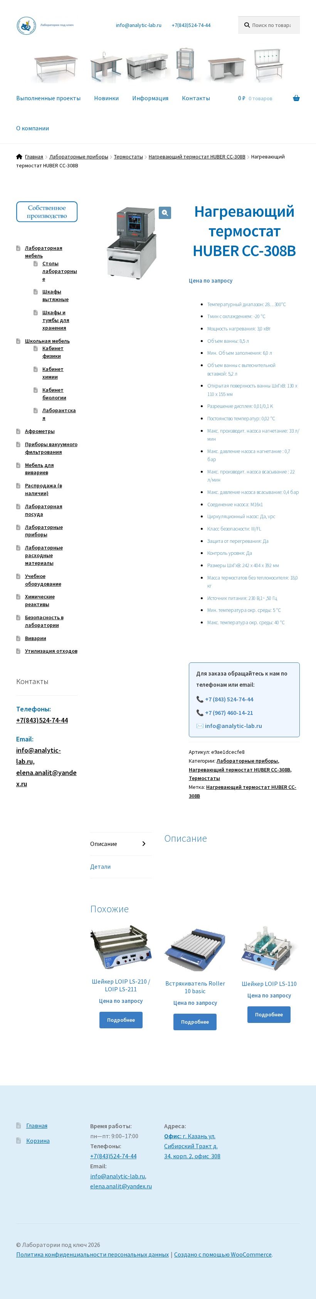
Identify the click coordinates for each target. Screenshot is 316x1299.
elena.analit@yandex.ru (121, 1186)
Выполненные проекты (48, 98)
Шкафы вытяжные (55, 295)
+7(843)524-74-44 (191, 25)
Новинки (106, 98)
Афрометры (40, 431)
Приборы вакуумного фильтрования (51, 448)
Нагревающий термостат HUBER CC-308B (197, 156)
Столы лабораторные (59, 271)
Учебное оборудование (43, 580)
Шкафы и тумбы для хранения (55, 320)
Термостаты (128, 156)
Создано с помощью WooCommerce (223, 1254)
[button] (165, 213)
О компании (32, 128)
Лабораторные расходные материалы (44, 555)
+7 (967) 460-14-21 (229, 712)
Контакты (196, 98)
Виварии (35, 638)
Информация (150, 98)
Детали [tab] (100, 866)
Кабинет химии (53, 373)
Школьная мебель (47, 340)
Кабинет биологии (54, 393)
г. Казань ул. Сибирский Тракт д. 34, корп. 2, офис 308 (192, 1146)
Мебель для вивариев (39, 469)
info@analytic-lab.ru (138, 25)
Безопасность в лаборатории (44, 621)
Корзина (38, 1140)
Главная (34, 156)
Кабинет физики (53, 352)
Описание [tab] (103, 843)
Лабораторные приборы (78, 156)
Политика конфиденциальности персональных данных (92, 1254)
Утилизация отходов (51, 650)
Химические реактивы (40, 600)
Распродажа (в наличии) (43, 489)
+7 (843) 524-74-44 (229, 699)
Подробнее (121, 1019)
